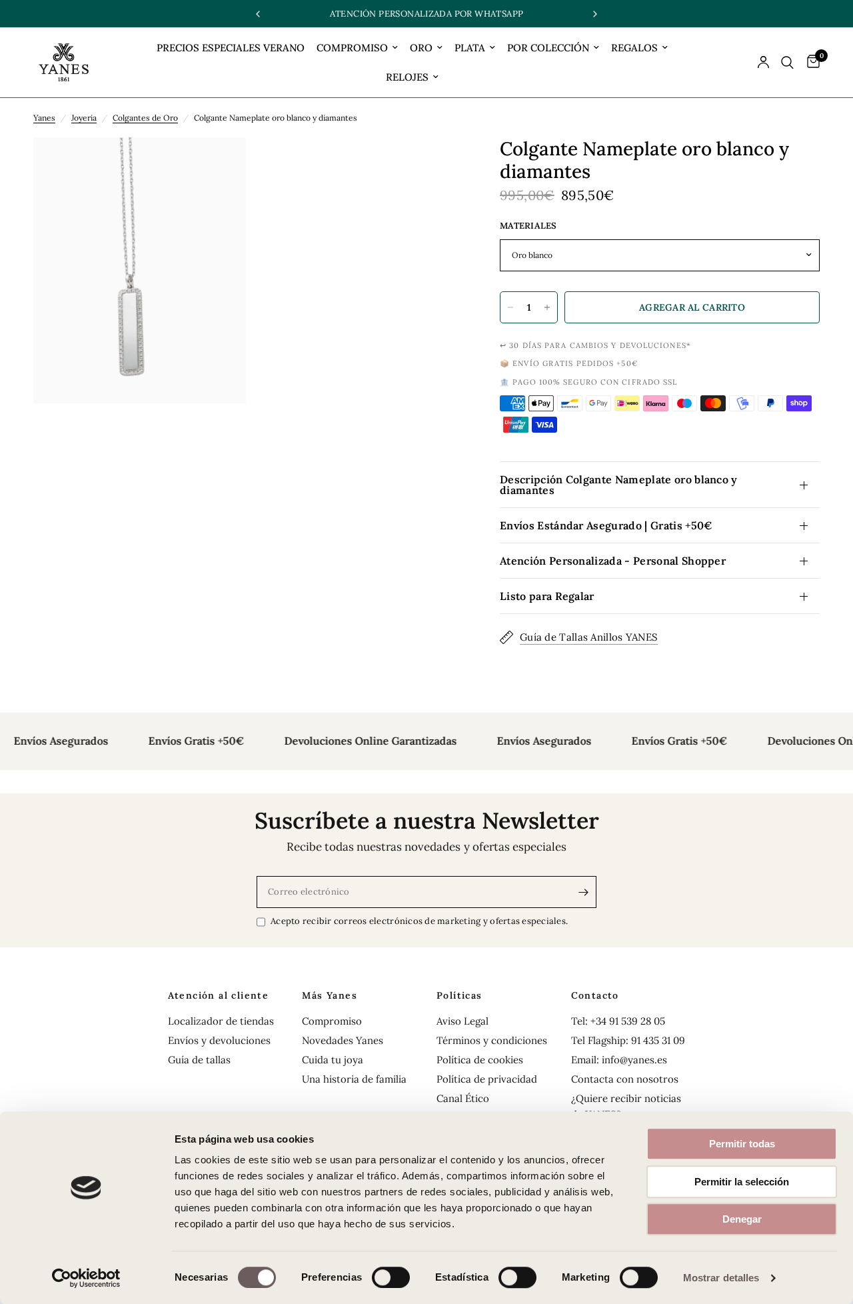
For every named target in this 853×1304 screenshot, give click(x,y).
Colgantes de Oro (145, 118)
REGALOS (634, 47)
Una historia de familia (354, 1079)
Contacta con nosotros (624, 1079)
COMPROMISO (352, 47)
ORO (421, 47)
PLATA (469, 47)
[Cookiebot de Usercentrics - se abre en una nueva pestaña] (86, 1278)
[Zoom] (218, 165)
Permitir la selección (741, 1181)
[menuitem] (231, 48)
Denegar (742, 1219)
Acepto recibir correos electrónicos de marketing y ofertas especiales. (419, 921)
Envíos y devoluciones (219, 1040)
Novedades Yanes (342, 1040)
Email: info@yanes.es (619, 1059)
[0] (810, 62)
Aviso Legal (462, 1021)
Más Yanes (329, 995)
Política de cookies (479, 1059)
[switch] (391, 1277)
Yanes (44, 118)
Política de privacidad (486, 1079)
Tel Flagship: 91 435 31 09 (628, 1040)
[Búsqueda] (787, 62)
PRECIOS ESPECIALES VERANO (231, 47)
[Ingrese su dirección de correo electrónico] (583, 892)
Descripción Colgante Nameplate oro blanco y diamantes (619, 485)
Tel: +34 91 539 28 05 (618, 1021)
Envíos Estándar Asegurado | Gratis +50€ (606, 525)
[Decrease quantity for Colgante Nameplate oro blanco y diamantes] (510, 307)
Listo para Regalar (547, 596)
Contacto (595, 995)
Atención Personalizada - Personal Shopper (613, 560)
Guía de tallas (199, 1059)
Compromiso (332, 1021)
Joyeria (84, 118)
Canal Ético (462, 1098)
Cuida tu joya (332, 1059)
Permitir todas (742, 1143)
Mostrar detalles (721, 1277)
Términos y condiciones (491, 1040)
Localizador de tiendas (221, 1021)
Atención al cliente (218, 995)
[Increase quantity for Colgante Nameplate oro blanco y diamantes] (547, 307)
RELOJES (407, 77)
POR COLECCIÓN (548, 47)
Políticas (459, 995)
